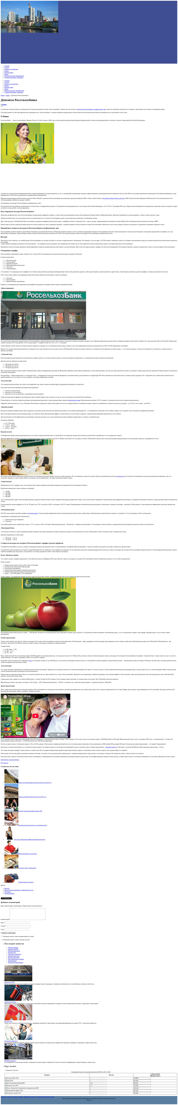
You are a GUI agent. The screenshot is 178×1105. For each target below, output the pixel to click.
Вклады (6, 888)
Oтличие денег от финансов (27, 868)
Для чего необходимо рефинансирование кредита (29, 839)
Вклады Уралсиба (13, 957)
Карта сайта (50, 1097)
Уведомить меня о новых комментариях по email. (18, 936)
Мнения (43, 1097)
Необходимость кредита (25, 882)
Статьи (6, 67)
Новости (15, 1097)
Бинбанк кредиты (13, 956)
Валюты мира (8, 72)
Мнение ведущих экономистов (14, 76)
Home (2, 95)
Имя (3, 922)
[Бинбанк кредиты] (18, 1059)
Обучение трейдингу (14, 954)
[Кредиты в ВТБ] (18, 980)
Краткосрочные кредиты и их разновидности (32, 825)
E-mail (3, 926)
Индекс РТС (12, 952)
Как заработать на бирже (16, 959)
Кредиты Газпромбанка (15, 962)
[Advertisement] (90, 51)
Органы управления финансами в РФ (30, 811)
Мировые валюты (29, 1097)
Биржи (6, 71)
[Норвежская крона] (18, 1000)
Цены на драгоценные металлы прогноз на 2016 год (34, 782)
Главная (6, 66)
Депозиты (7, 892)
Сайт (2, 929)
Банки (6, 74)
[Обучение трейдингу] (18, 1039)
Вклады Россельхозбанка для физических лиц (18, 890)
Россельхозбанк (9, 893)
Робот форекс (12, 961)
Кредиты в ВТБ (13, 949)
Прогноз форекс (13, 947)
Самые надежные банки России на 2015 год (32, 797)
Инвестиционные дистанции (27, 854)
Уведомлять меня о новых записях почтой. (16, 940)
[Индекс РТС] (18, 1020)
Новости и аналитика (11, 69)
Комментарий (5, 919)
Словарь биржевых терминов (13, 77)
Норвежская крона (14, 951)
